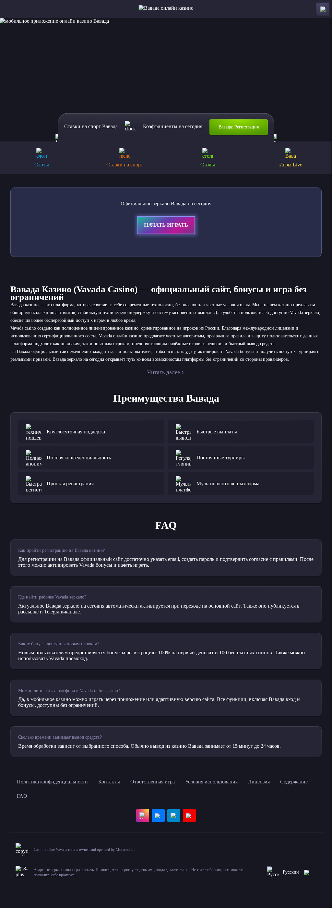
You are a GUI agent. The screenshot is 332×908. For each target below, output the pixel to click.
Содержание (294, 781)
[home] (166, 9)
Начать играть (166, 225)
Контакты (109, 781)
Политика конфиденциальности (52, 781)
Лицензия (259, 781)
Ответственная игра (152, 781)
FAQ (22, 796)
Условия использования (211, 781)
